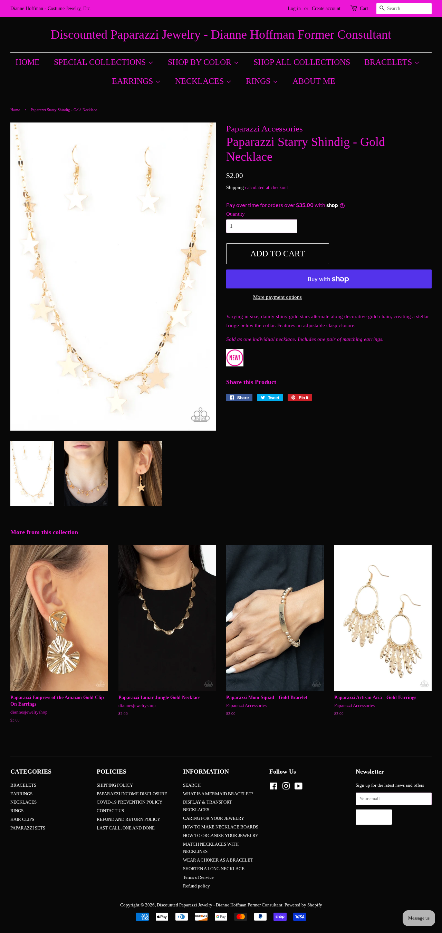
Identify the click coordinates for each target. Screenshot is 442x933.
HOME (28, 62)
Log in (294, 8)
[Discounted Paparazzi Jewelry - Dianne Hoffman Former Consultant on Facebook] (273, 787)
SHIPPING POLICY (115, 785)
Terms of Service (198, 877)
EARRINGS (133, 81)
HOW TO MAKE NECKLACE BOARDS (220, 827)
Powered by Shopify (303, 905)
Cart (364, 8)
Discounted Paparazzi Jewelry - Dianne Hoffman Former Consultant (221, 34)
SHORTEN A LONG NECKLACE (213, 868)
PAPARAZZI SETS (27, 828)
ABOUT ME (313, 81)
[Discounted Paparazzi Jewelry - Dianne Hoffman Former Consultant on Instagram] (286, 787)
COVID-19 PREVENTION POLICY (129, 802)
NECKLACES (200, 81)
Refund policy (196, 886)
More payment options (277, 297)
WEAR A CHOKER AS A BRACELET (218, 860)
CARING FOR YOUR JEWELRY (213, 818)
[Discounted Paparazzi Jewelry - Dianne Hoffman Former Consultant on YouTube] (298, 787)
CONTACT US (110, 810)
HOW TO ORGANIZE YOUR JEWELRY (220, 835)
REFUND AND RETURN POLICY (128, 819)
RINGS (259, 81)
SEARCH (192, 785)
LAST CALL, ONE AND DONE (126, 828)
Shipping (235, 187)
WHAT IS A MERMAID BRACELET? (218, 794)
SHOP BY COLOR (200, 62)
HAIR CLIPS (22, 819)
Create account (326, 8)
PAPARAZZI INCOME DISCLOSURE (132, 794)
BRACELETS (389, 62)
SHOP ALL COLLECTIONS (301, 62)
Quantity (235, 214)
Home (15, 110)
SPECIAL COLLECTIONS (101, 62)
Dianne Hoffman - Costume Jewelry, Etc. (50, 8)
